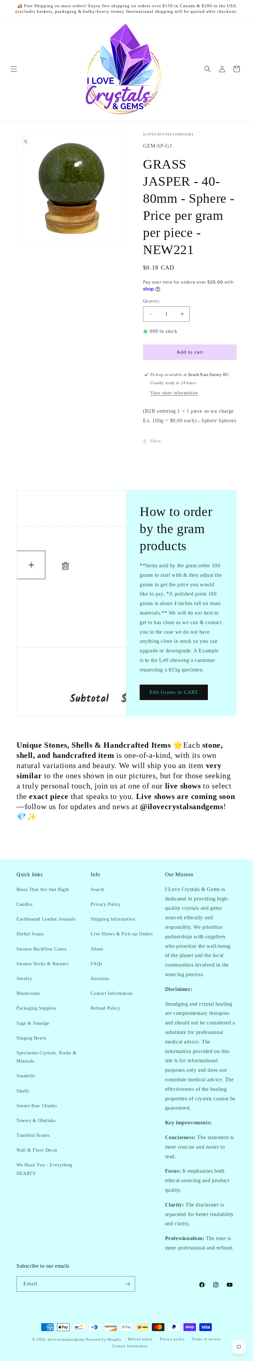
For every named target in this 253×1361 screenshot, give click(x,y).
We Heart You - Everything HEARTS (44, 1169)
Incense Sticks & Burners (42, 963)
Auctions (100, 978)
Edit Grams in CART (174, 692)
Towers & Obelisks (35, 1120)
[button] (14, 69)
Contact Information (111, 993)
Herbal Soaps (29, 933)
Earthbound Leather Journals (45, 919)
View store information (174, 392)
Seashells (25, 1075)
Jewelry (24, 978)
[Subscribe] (127, 1284)
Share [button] (155, 440)
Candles (24, 904)
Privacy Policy (106, 904)
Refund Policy (105, 1008)
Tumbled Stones (32, 1135)
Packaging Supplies (36, 1008)
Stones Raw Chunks (36, 1105)
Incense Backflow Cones (41, 949)
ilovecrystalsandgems (66, 1339)
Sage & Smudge (32, 1023)
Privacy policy (172, 1339)
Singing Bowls (31, 1038)
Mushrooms (28, 993)
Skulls (22, 1091)
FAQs (96, 963)
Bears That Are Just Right (42, 889)
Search (97, 889)
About (97, 949)
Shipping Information (113, 919)
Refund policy (140, 1339)
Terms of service (206, 1339)
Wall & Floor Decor (37, 1150)
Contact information (129, 1346)
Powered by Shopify (104, 1339)
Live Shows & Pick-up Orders (122, 933)
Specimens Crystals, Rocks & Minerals (46, 1057)
